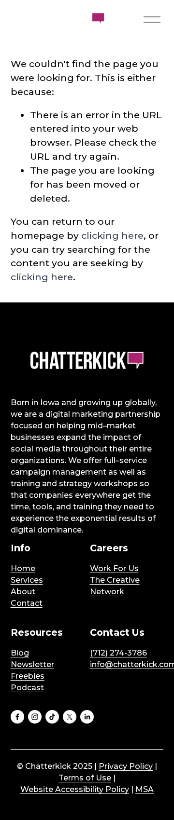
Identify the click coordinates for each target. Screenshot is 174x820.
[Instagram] (35, 717)
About (23, 591)
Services (27, 580)
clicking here (112, 235)
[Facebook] (17, 717)
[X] (69, 717)
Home (23, 568)
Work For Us (114, 568)
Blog (20, 652)
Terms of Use (84, 777)
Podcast (27, 687)
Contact (27, 603)
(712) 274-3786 (118, 652)
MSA (144, 789)
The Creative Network (115, 585)
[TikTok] (52, 717)
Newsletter (32, 664)
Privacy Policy (126, 766)
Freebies (27, 676)
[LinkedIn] (87, 717)
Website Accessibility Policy (74, 789)
